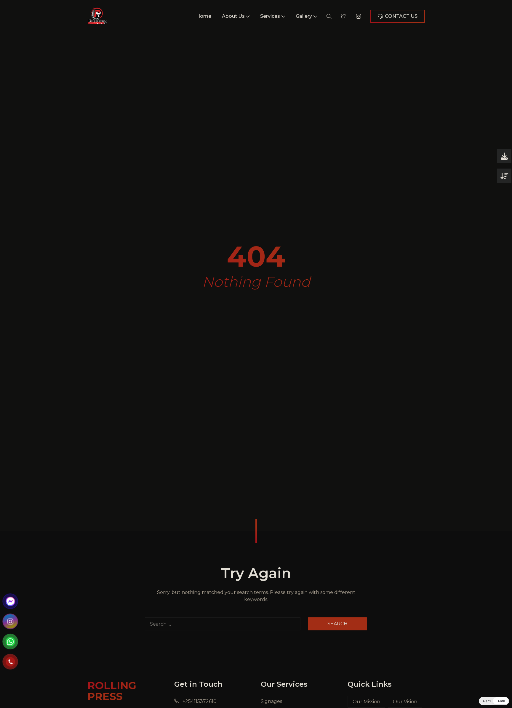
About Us (233, 16)
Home (203, 16)
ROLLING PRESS (111, 691)
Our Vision (405, 701)
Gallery (304, 16)
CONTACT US (401, 16)
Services (270, 16)
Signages (271, 701)
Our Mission (366, 701)
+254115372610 (199, 701)
